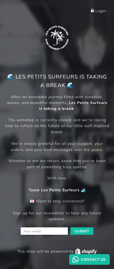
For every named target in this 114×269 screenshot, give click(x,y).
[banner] (57, 37)
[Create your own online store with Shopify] (86, 251)
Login (100, 10)
